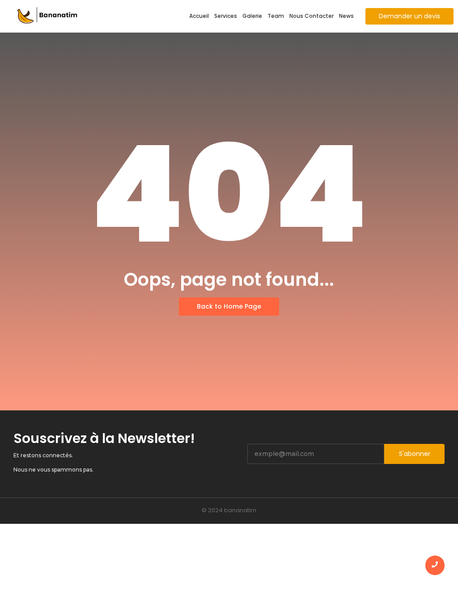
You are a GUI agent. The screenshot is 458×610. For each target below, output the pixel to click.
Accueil (199, 16)
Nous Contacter (311, 16)
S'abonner (414, 453)
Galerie (252, 16)
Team (275, 16)
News (346, 16)
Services (225, 16)
